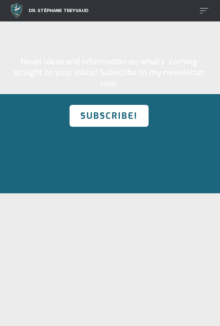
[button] (202, 10)
